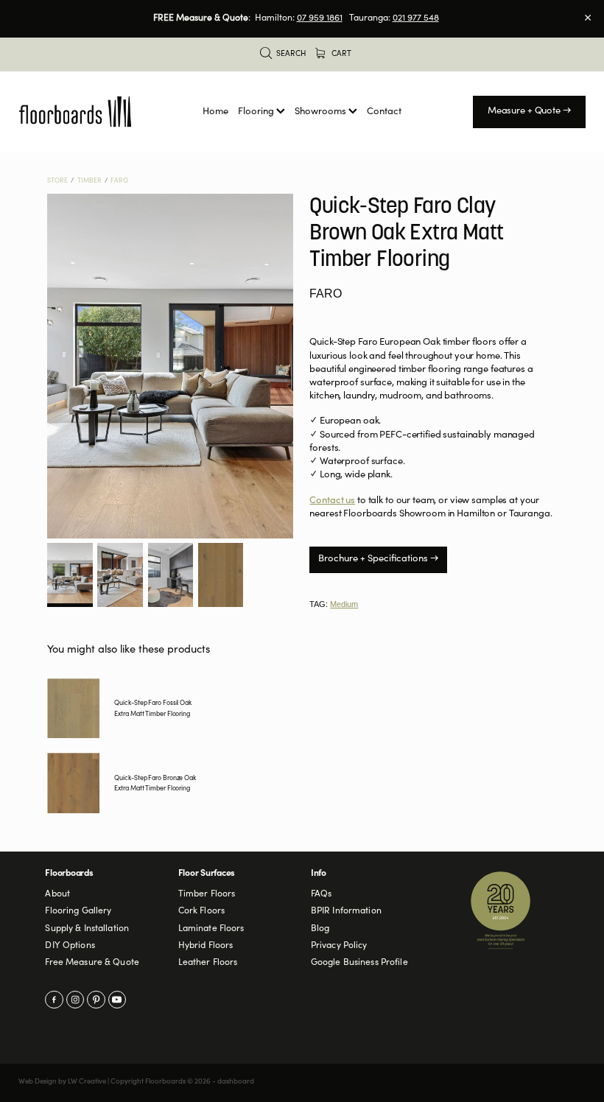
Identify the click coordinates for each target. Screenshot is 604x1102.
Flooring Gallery (78, 911)
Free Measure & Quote (91, 962)
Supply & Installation (87, 928)
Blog (320, 928)
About (57, 894)
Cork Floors (201, 911)
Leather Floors (208, 962)
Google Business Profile (359, 962)
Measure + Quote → (530, 111)
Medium (344, 604)
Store (57, 181)
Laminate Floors (211, 928)
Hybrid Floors (205, 945)
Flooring (257, 112)
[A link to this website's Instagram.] (75, 999)
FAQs (321, 894)
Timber (89, 181)
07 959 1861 (320, 18)
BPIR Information (346, 911)
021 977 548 (416, 18)
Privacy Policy (339, 945)
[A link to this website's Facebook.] (54, 999)
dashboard (235, 1082)
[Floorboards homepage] (75, 112)
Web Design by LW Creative (62, 1082)
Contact (384, 112)
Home (215, 112)
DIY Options (69, 945)
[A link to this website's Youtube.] (117, 999)
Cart (340, 54)
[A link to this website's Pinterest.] (96, 999)
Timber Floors (207, 894)
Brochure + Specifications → (378, 559)
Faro (119, 181)
